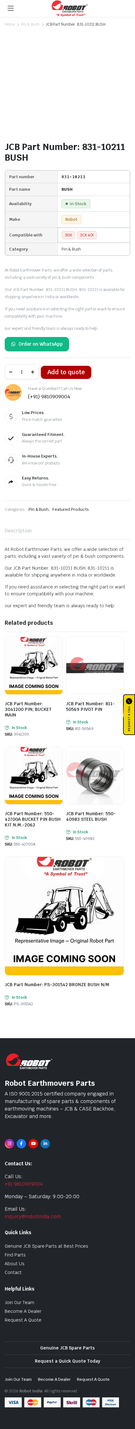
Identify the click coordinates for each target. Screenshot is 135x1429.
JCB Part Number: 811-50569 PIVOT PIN (90, 706)
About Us (14, 1263)
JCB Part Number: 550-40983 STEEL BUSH (91, 816)
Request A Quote (23, 1320)
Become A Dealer (23, 1311)
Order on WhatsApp (41, 344)
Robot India (31, 1391)
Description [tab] (18, 530)
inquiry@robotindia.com (33, 1216)
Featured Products (70, 509)
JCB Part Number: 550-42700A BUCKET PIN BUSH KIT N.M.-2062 (33, 819)
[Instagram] (9, 1143)
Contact (13, 1272)
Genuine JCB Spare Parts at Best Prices (46, 1246)
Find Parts (15, 1255)
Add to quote (66, 372)
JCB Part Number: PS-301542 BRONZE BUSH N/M (57, 984)
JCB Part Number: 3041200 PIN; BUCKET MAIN (28, 709)
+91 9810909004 (24, 1184)
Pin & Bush (30, 24)
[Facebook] (21, 1143)
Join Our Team (19, 1302)
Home (10, 24)
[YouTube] (33, 1143)
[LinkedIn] (45, 1143)
